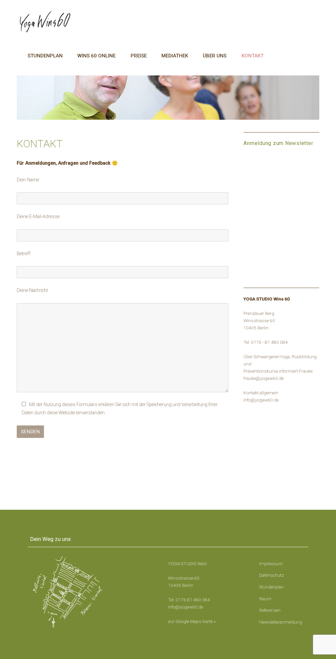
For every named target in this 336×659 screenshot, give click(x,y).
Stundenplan (45, 56)
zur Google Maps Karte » (192, 621)
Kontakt (252, 56)
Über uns (214, 56)
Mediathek (174, 56)
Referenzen (270, 610)
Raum (265, 598)
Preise (139, 56)
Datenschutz (271, 575)
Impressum (271, 563)
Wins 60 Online (96, 56)
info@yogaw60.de (185, 606)
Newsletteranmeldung (280, 622)
